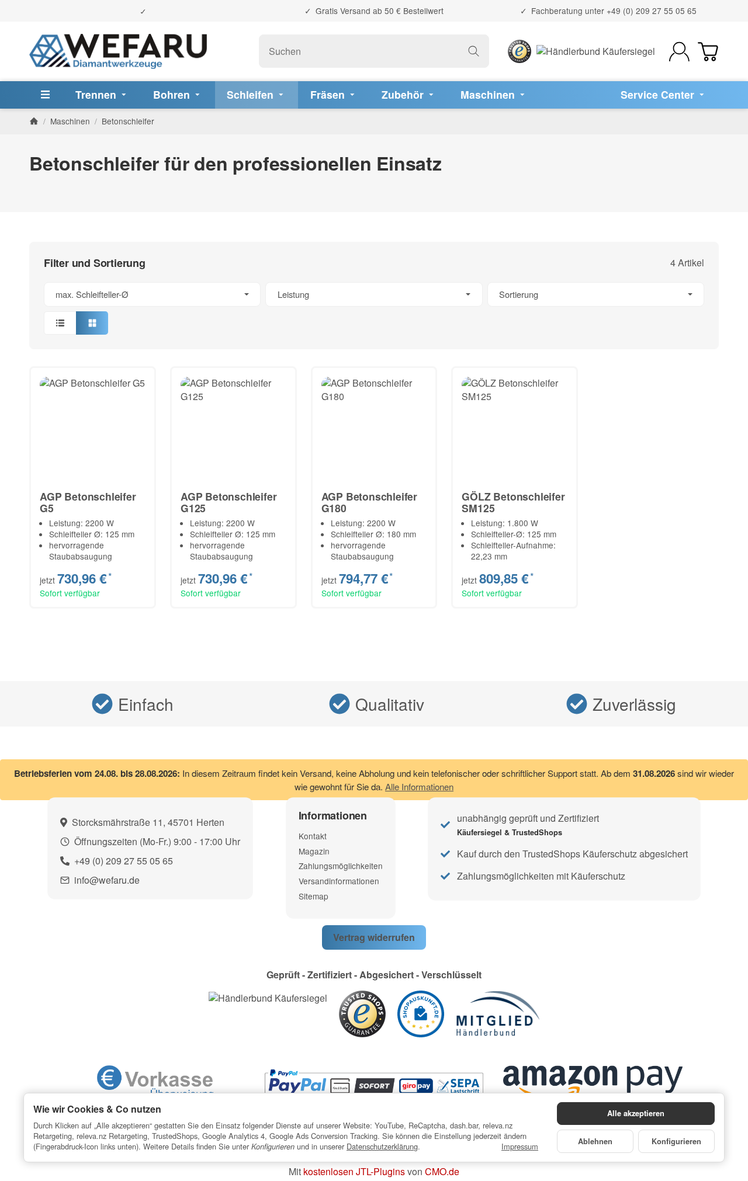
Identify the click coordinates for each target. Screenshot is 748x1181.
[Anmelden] (679, 51)
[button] (374, 308)
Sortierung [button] (518, 294)
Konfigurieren (676, 1141)
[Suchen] (474, 51)
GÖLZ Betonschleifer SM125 (513, 502)
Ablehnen (595, 1141)
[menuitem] (102, 95)
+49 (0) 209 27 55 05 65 (652, 10)
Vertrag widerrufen (374, 937)
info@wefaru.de (107, 880)
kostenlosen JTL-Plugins (354, 1171)
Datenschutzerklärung (382, 1146)
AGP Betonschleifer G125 (228, 502)
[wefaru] (118, 51)
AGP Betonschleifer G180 (369, 502)
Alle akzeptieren (635, 1113)
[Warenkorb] (708, 51)
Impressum (519, 1146)
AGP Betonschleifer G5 (88, 502)
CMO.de (442, 1171)
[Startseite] (34, 121)
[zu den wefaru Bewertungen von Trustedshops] (362, 1012)
